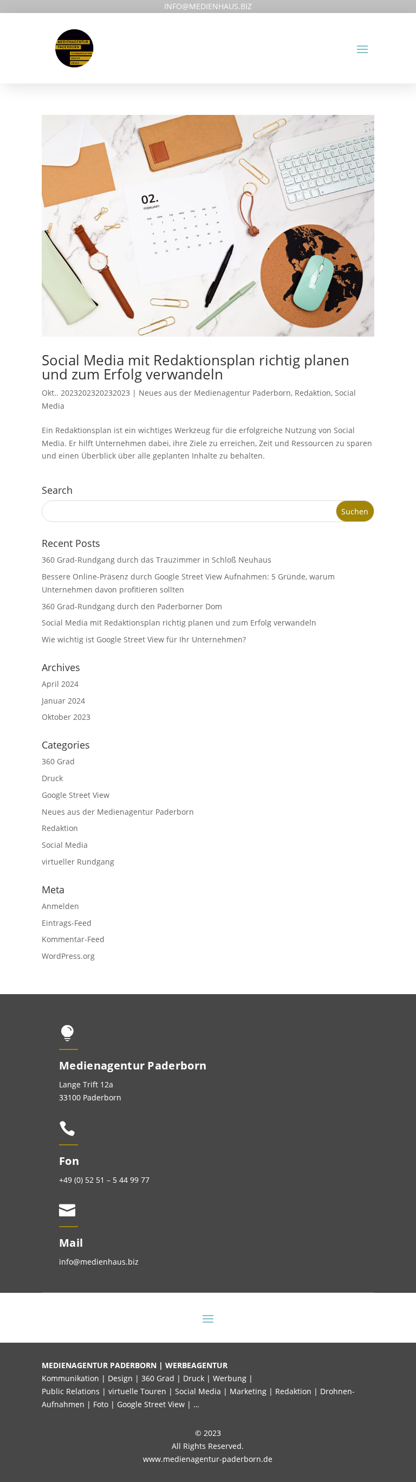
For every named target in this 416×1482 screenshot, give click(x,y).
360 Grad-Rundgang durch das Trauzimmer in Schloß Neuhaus (156, 560)
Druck (52, 778)
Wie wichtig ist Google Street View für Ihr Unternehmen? (144, 639)
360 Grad (58, 761)
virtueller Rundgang (78, 861)
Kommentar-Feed (73, 939)
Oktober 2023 (66, 717)
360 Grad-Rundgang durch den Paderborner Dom (132, 606)
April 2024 (60, 684)
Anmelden (60, 906)
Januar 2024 (63, 700)
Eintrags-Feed (67, 923)
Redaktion (313, 393)
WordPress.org (68, 956)
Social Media (65, 845)
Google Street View (75, 795)
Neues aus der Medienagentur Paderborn (215, 393)
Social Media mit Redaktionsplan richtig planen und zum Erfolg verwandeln (195, 367)
